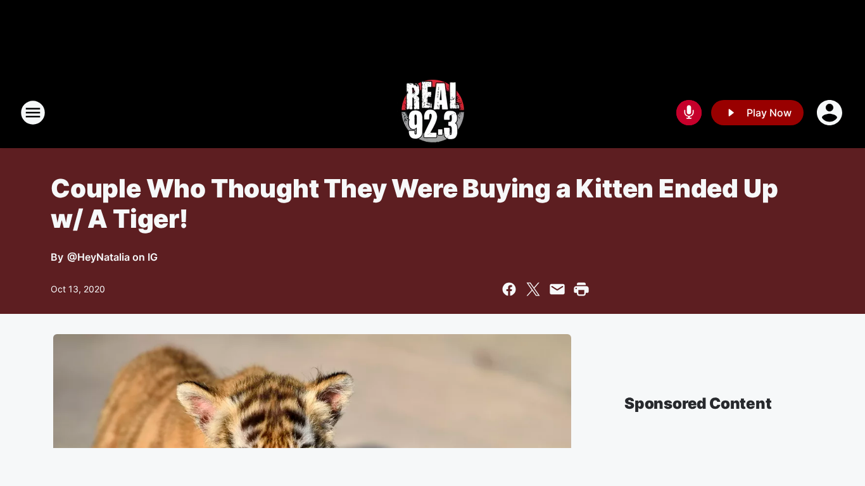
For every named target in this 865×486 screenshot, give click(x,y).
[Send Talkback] (689, 112)
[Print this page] (581, 289)
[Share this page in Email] (557, 289)
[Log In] (831, 112)
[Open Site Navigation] (33, 112)
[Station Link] (433, 113)
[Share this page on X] (533, 289)
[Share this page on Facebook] (509, 289)
